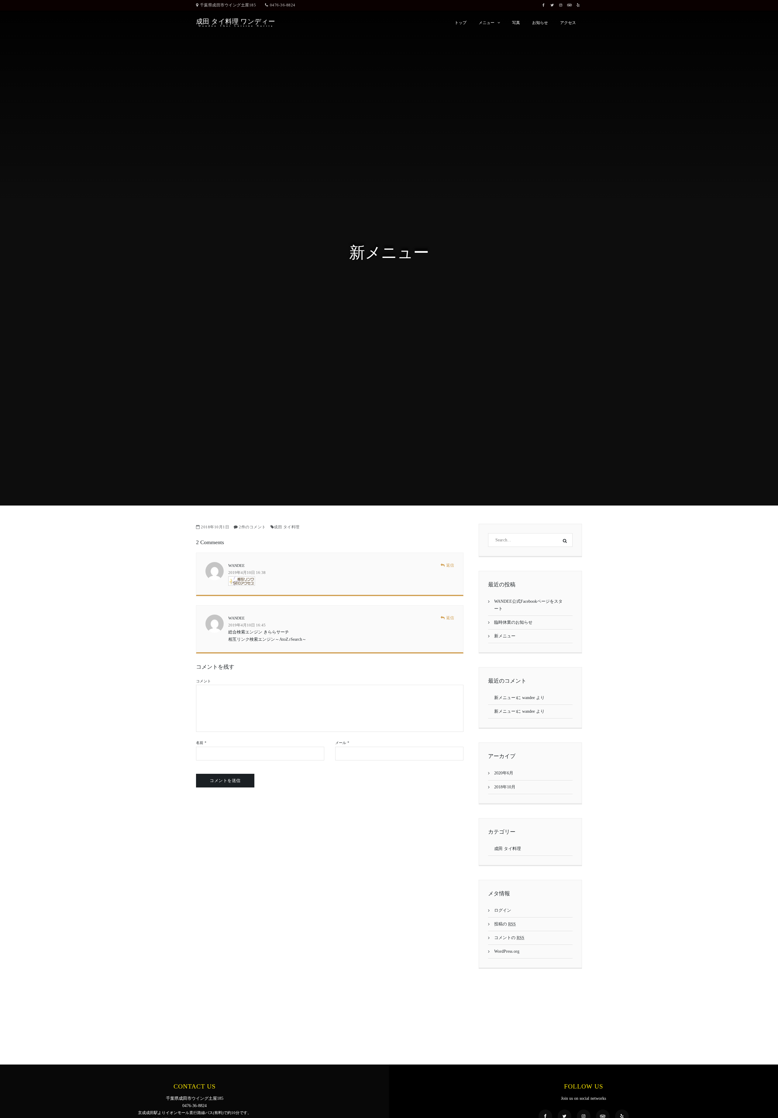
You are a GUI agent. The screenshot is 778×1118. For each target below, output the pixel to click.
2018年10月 (504, 787)
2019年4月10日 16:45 (247, 625)
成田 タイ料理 (287, 527)
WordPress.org (506, 951)
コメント (203, 681)
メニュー (486, 22)
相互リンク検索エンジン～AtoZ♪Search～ (267, 639)
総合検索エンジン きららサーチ (258, 632)
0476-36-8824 (282, 5)
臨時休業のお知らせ (513, 622)
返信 (450, 565)
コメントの (509, 937)
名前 (201, 743)
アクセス (568, 22)
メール (342, 743)
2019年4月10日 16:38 (247, 572)
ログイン (502, 910)
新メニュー (504, 636)
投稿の (505, 924)
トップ (460, 22)
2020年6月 (503, 773)
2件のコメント (252, 527)
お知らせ (540, 22)
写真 (516, 22)
